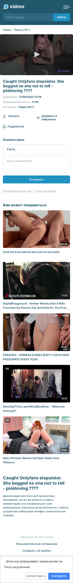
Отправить (36, 179)
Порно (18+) (22, 29)
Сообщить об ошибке (36, 550)
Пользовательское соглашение (36, 543)
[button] (36, 54)
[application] (36, 54)
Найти (61, 17)
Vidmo (7, 29)
